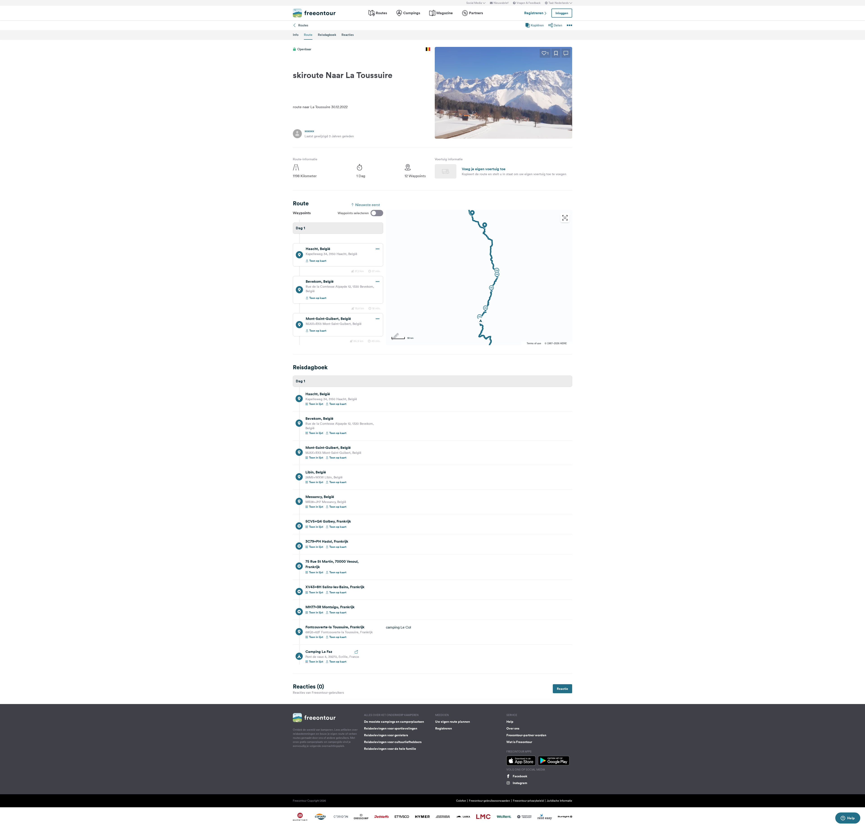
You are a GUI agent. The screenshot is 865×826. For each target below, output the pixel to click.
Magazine (444, 13)
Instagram (520, 783)
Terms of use (534, 343)
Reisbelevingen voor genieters (386, 735)
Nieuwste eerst (367, 204)
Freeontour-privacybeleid (528, 801)
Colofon (461, 801)
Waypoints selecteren (353, 213)
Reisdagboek (327, 35)
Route (308, 35)
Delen (558, 25)
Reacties (347, 35)
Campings (411, 13)
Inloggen (561, 13)
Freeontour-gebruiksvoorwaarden (489, 801)
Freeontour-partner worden (526, 735)
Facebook (520, 776)
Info (295, 35)
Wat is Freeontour (519, 742)
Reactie (562, 688)
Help (509, 721)
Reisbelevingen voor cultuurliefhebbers (392, 742)
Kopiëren (537, 25)
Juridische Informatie (559, 801)
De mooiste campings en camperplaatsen (394, 721)
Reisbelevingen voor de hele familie (390, 748)
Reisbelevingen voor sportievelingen (390, 728)
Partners (476, 13)
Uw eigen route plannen (452, 721)
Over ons (512, 728)
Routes (381, 13)
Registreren (534, 13)
